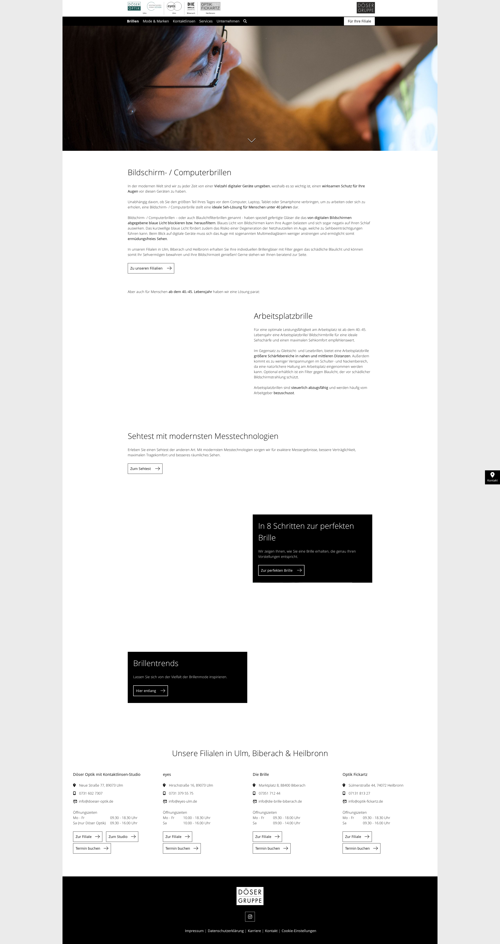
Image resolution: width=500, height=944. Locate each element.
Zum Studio (118, 836)
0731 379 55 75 (181, 793)
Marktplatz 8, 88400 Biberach (282, 785)
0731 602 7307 (91, 793)
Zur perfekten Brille (277, 570)
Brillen (133, 21)
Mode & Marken (156, 21)
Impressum (195, 930)
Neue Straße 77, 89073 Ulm (101, 785)
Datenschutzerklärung (226, 930)
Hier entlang (146, 690)
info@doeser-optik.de (96, 801)
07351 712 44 (269, 793)
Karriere (255, 930)
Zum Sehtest (141, 468)
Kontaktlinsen (184, 21)
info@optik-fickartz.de (365, 801)
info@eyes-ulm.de (183, 801)
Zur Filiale (84, 836)
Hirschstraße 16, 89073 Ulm (191, 785)
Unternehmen (228, 21)
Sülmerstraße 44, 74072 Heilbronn (376, 785)
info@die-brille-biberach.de (280, 801)
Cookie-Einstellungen (299, 930)
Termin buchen (88, 848)
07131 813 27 (359, 793)
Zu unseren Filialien (146, 268)
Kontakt (272, 930)
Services (206, 21)
